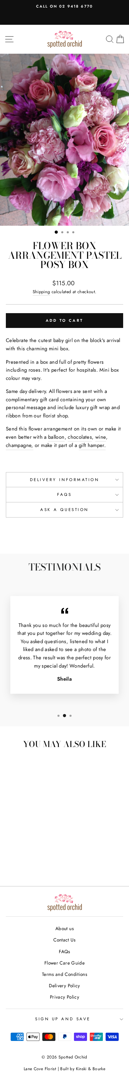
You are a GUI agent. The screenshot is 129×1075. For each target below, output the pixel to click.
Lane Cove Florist (40, 1069)
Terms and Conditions (64, 974)
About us (64, 928)
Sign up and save (62, 1019)
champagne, (19, 445)
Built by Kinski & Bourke (82, 1069)
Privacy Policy (64, 996)
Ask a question (64, 509)
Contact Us (64, 939)
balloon (56, 437)
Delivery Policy (64, 985)
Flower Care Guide (64, 962)
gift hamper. (92, 445)
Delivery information (64, 479)
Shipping (41, 292)
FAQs (64, 494)
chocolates (80, 437)
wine (100, 437)
